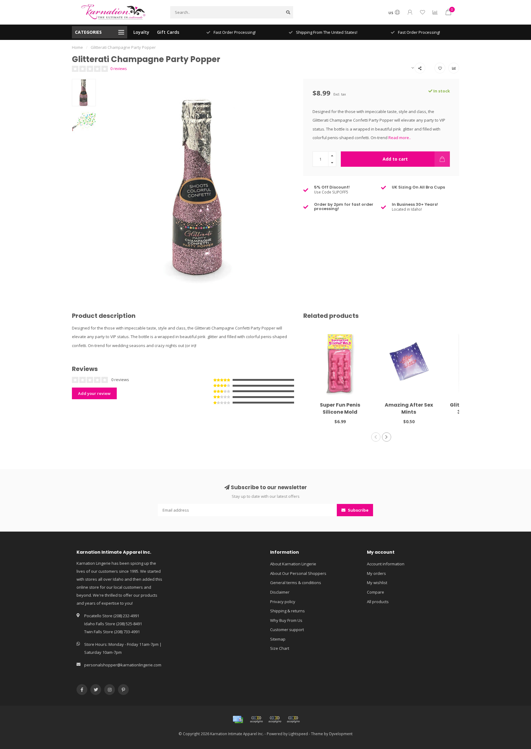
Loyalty (141, 32)
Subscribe (357, 510)
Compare (375, 592)
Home (77, 47)
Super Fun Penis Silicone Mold (340, 408)
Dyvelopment (340, 733)
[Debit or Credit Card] (256, 719)
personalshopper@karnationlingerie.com (122, 665)
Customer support (287, 629)
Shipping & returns (287, 611)
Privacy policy (282, 601)
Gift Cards (168, 32)
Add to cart (395, 159)
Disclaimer (279, 592)
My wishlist (377, 582)
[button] (375, 437)
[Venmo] (293, 719)
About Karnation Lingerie (293, 564)
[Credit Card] (238, 719)
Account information (385, 564)
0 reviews (118, 68)
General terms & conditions (295, 582)
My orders (376, 573)
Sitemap (277, 639)
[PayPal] (274, 719)
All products (378, 601)
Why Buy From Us (286, 620)
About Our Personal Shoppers (298, 573)
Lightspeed (298, 733)
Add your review (94, 393)
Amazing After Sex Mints (409, 408)
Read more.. (399, 137)
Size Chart (279, 648)
